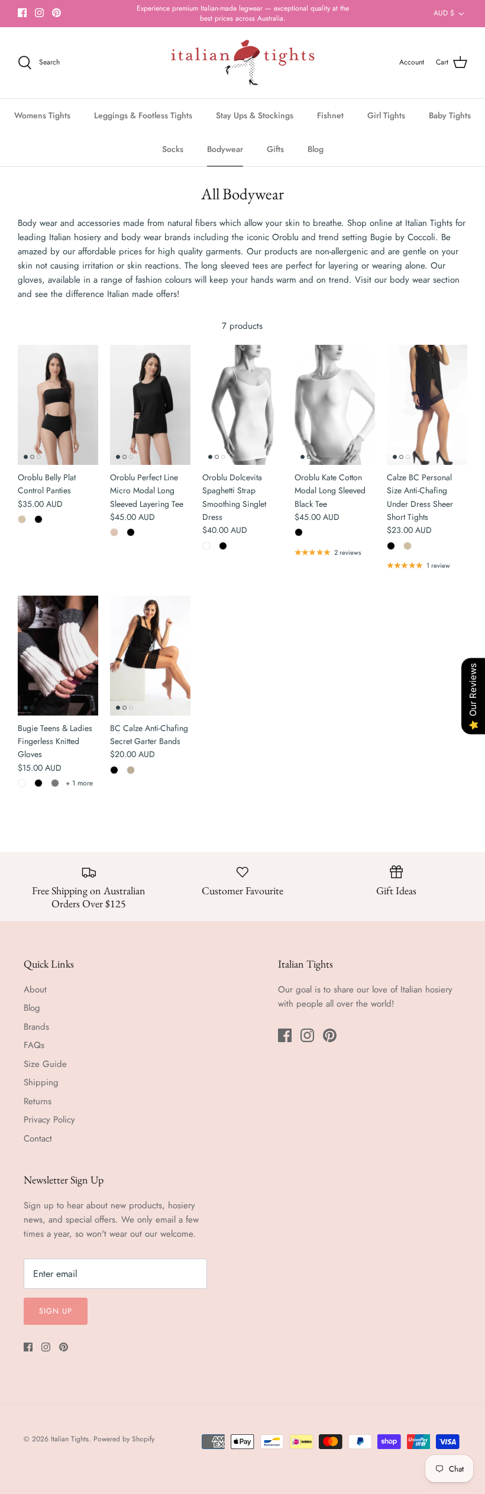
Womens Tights (42, 115)
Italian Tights (70, 1439)
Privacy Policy (49, 1119)
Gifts (275, 149)
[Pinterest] (56, 12)
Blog (316, 149)
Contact (38, 1138)
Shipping (41, 1082)
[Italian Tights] (242, 63)
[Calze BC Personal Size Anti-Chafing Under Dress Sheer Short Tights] (427, 405)
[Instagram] (39, 12)
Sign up (55, 1311)
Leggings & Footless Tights (143, 115)
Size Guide (45, 1064)
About (35, 989)
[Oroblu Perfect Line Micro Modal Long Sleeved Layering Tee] (150, 405)
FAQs (34, 1045)
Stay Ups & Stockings (254, 115)
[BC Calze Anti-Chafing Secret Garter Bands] (150, 656)
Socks (172, 149)
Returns (37, 1101)
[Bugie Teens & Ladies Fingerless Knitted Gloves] (58, 656)
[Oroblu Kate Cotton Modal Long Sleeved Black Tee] (335, 405)
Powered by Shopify (123, 1439)
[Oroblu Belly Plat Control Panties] (58, 405)
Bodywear (225, 149)
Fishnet (330, 115)
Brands (36, 1026)
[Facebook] (22, 12)
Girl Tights (386, 115)
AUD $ (444, 13)
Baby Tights (450, 115)
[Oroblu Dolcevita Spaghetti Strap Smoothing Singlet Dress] (242, 405)
